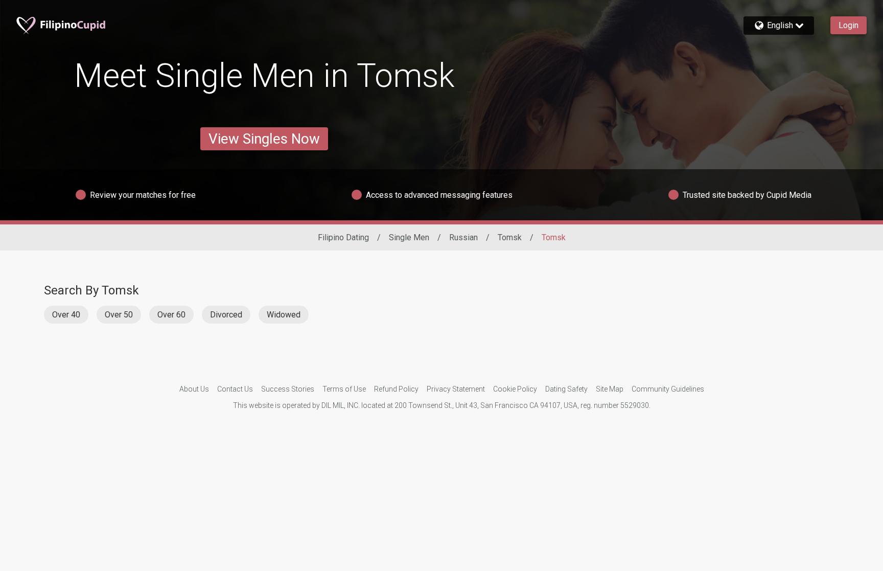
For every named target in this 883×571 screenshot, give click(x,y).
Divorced (226, 314)
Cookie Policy (515, 389)
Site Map (609, 389)
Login (848, 25)
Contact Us (235, 389)
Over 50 (119, 314)
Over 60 (171, 314)
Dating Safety (566, 389)
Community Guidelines (668, 389)
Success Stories (287, 389)
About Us (194, 389)
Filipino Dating (343, 237)
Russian (463, 237)
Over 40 (66, 314)
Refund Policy (396, 389)
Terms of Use (344, 389)
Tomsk (510, 237)
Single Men (409, 237)
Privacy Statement (456, 389)
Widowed (283, 314)
